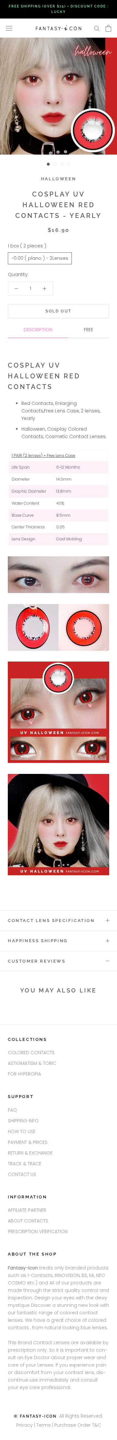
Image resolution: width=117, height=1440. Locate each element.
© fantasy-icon (35, 1416)
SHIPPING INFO (23, 1121)
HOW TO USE (21, 1131)
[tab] (38, 332)
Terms (44, 1425)
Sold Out (58, 311)
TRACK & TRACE (24, 1163)
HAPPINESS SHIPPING (38, 940)
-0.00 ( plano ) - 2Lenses (39, 258)
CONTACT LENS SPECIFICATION (51, 920)
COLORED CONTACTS (31, 1052)
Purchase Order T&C (77, 1425)
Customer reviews (37, 961)
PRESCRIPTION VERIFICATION (38, 1231)
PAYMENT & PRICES (27, 1142)
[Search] (97, 28)
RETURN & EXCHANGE (30, 1153)
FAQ (12, 1110)
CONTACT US (22, 1174)
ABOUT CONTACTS (28, 1221)
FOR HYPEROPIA (24, 1074)
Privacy (24, 1425)
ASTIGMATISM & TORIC (32, 1063)
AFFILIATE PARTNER (27, 1210)
